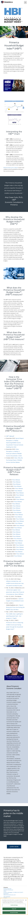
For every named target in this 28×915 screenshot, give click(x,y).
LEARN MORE (14, 847)
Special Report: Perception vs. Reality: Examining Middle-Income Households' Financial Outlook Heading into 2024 (15, 442)
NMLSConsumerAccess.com (10, 894)
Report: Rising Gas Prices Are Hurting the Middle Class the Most (15, 607)
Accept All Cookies (14, 912)
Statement (17, 497)
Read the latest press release (11, 167)
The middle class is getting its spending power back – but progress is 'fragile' (14, 616)
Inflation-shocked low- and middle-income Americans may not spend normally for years (15, 583)
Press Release (16, 480)
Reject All (14, 908)
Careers (5, 898)
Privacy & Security (7, 888)
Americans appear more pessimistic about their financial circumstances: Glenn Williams (15, 592)
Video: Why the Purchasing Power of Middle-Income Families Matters (14, 460)
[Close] (25, 900)
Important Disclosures (8, 890)
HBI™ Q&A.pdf (10, 436)
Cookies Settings (14, 905)
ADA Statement (7, 896)
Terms (5, 891)
